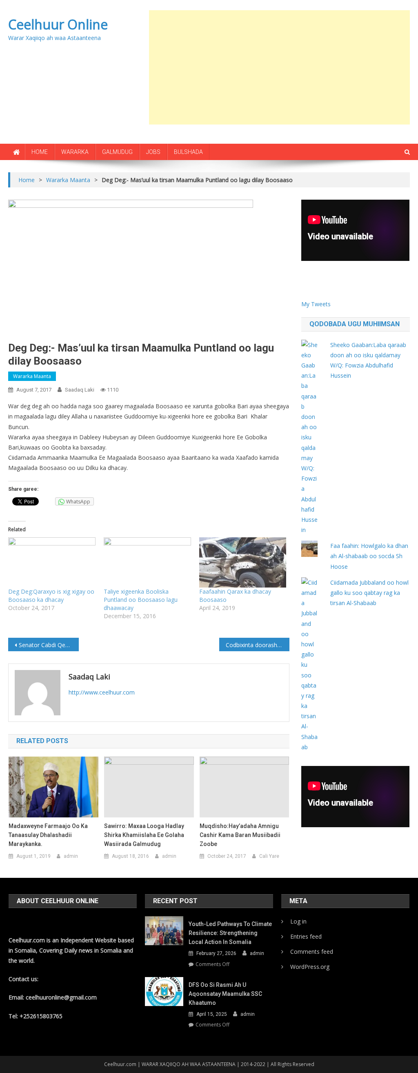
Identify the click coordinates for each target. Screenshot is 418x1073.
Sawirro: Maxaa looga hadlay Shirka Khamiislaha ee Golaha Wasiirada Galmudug (144, 835)
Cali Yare (269, 856)
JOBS (153, 152)
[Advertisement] (283, 67)
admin (71, 856)
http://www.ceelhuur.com (102, 692)
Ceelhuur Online (58, 24)
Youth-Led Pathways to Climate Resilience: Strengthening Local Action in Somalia (230, 933)
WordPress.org (309, 967)
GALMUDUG (117, 152)
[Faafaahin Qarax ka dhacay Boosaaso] (243, 562)
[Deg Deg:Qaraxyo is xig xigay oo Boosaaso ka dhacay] (52, 562)
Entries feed (306, 936)
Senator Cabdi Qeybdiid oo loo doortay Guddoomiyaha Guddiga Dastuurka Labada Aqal (48, 645)
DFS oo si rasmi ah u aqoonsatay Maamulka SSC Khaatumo (225, 994)
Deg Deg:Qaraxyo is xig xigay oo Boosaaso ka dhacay (51, 595)
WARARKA (75, 152)
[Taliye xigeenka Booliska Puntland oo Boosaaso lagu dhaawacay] (147, 562)
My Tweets (316, 304)
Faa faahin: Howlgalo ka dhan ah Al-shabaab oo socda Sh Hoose (369, 556)
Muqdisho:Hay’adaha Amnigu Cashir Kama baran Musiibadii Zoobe (240, 835)
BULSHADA (188, 152)
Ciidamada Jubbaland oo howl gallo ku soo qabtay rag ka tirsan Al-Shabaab (369, 593)
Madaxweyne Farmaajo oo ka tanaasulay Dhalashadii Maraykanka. (48, 835)
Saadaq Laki (79, 390)
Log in (298, 921)
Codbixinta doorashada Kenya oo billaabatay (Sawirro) (257, 645)
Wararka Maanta (32, 376)
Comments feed (311, 951)
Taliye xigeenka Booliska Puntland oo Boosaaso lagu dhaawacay (141, 600)
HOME (39, 152)
